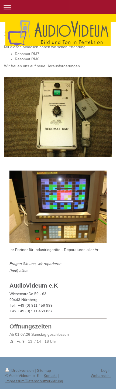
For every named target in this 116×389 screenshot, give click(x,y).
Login (106, 370)
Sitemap (44, 370)
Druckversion (22, 370)
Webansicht (101, 375)
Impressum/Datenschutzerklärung (34, 381)
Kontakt (50, 375)
